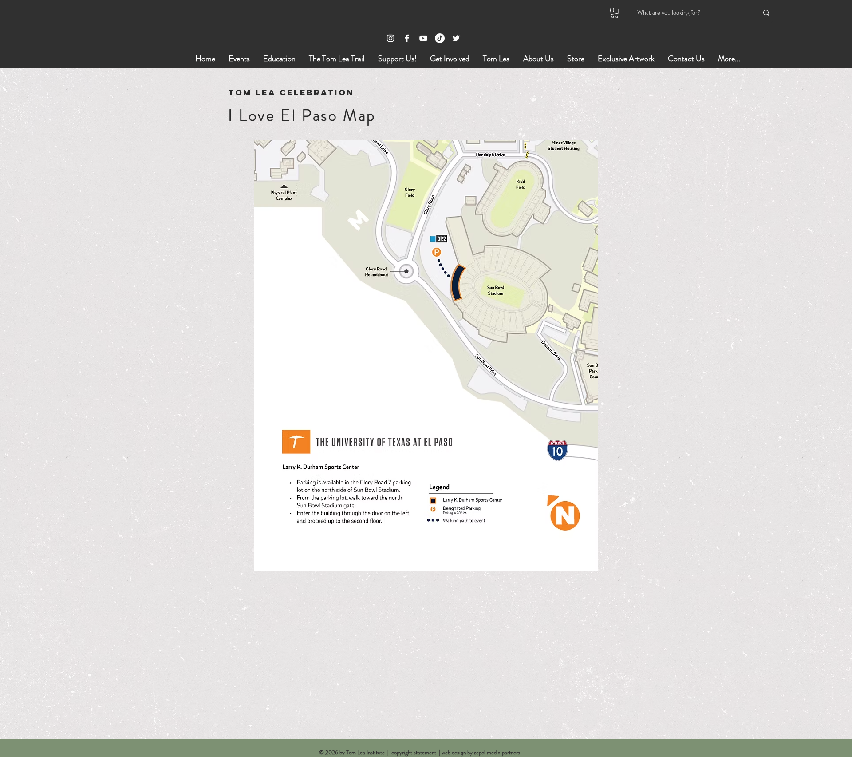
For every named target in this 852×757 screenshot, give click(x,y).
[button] (614, 13)
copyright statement (413, 752)
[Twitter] (456, 38)
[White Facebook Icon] (407, 38)
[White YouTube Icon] (423, 38)
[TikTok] (440, 38)
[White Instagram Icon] (390, 38)
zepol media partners (497, 752)
